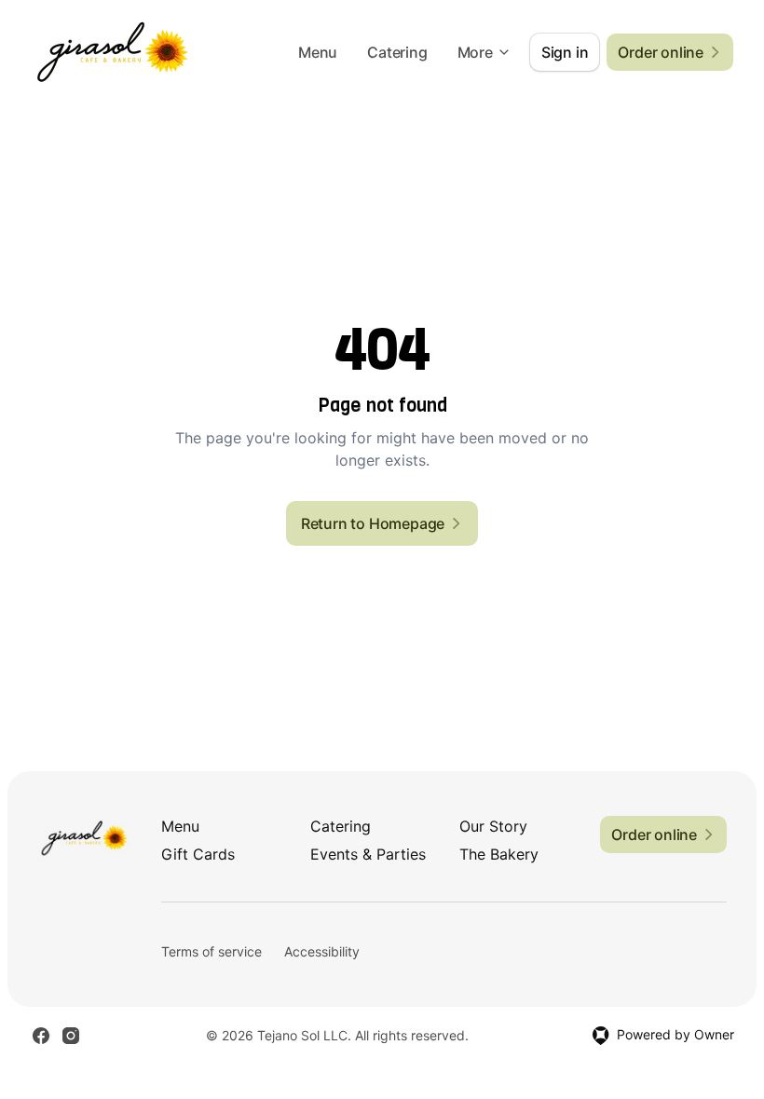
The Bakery (499, 854)
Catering (397, 52)
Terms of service (211, 951)
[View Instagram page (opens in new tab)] (71, 1035)
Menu (317, 52)
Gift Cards (198, 854)
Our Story (493, 826)
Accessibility (322, 951)
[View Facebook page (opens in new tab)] (41, 1035)
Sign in (565, 52)
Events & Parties (368, 854)
